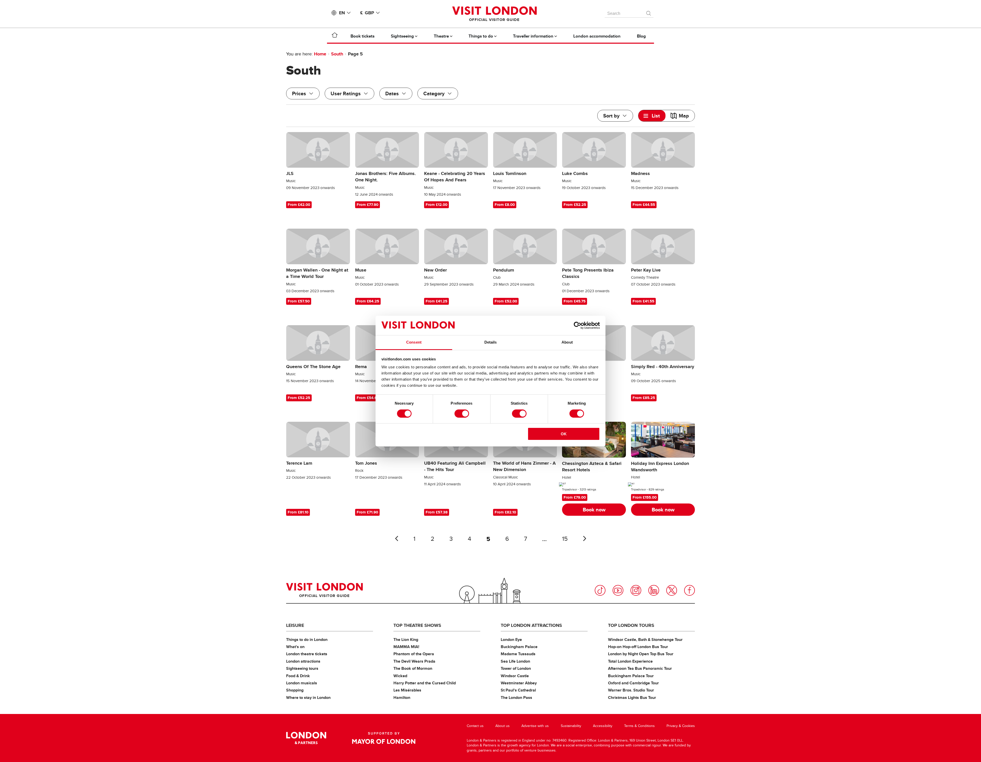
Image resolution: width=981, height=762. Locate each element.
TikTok (600, 590)
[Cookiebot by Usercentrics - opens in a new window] (577, 325)
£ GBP (367, 12)
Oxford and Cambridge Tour (633, 683)
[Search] (648, 12)
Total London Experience (630, 661)
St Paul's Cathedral (518, 690)
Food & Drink (298, 676)
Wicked (400, 676)
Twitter (671, 590)
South (337, 54)
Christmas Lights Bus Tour (632, 697)
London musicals (301, 683)
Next (584, 538)
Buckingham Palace (519, 647)
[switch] (461, 413)
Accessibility (602, 726)
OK (564, 434)
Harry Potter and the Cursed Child (424, 683)
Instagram (635, 590)
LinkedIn (653, 590)
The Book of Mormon (412, 668)
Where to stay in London (308, 697)
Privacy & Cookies (681, 726)
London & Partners (306, 738)
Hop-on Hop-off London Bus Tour (638, 647)
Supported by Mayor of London (384, 738)
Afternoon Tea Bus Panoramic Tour (640, 668)
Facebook (689, 590)
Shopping (294, 690)
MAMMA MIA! (406, 647)
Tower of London (516, 668)
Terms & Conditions (639, 726)
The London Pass (516, 697)
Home (320, 54)
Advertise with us (535, 726)
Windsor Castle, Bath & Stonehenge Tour (645, 639)
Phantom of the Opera (413, 654)
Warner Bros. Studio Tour (631, 690)
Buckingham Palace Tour (631, 676)
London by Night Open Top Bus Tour (640, 654)
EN (342, 12)
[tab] (651, 115)
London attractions (303, 661)
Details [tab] (490, 342)
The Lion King (405, 639)
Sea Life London (515, 661)
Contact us (475, 726)
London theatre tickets (306, 654)
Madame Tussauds (518, 654)
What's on (295, 647)
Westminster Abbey (519, 683)
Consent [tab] (414, 342)
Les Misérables (407, 690)
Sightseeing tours (302, 668)
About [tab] (567, 342)
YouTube (618, 590)
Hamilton (401, 697)
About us (502, 726)
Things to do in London (307, 639)
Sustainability (571, 726)
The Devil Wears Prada (414, 661)
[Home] (334, 36)
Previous (396, 538)
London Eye (511, 639)
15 (565, 539)
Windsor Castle (515, 676)
